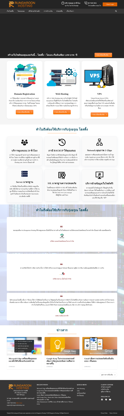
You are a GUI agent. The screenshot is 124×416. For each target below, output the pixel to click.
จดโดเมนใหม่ (81, 393)
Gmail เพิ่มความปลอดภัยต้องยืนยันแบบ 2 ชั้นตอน (51, 395)
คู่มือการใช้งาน (105, 391)
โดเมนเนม (21, 11)
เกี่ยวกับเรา (70, 11)
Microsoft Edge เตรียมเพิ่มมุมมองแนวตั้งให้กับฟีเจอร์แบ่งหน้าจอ (55, 388)
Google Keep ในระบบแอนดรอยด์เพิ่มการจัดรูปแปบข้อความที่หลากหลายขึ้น (60, 361)
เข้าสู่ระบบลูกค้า (106, 387)
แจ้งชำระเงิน (105, 389)
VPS (78, 391)
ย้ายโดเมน (80, 395)
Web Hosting (81, 388)
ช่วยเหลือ (59, 11)
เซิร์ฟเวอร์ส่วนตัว (34, 11)
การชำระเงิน (48, 11)
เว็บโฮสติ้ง (10, 11)
